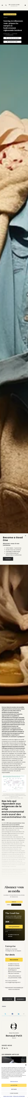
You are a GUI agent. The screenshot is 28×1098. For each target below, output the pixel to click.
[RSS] (7, 1048)
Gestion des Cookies (7, 1096)
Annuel (14, 904)
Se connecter (8, 999)
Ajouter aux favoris (13, 38)
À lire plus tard (13, 41)
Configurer (14, 1093)
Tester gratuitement (14, 926)
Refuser (14, 1089)
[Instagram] (2, 1048)
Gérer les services (14, 1081)
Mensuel (14, 901)
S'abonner (8, 558)
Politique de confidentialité (19, 1096)
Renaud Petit (14, 1035)
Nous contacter (14, 959)
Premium (4, 1006)
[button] (26, 1065)
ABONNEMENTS (20, 999)
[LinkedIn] (5, 1048)
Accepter (14, 1085)
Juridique (5, 17)
